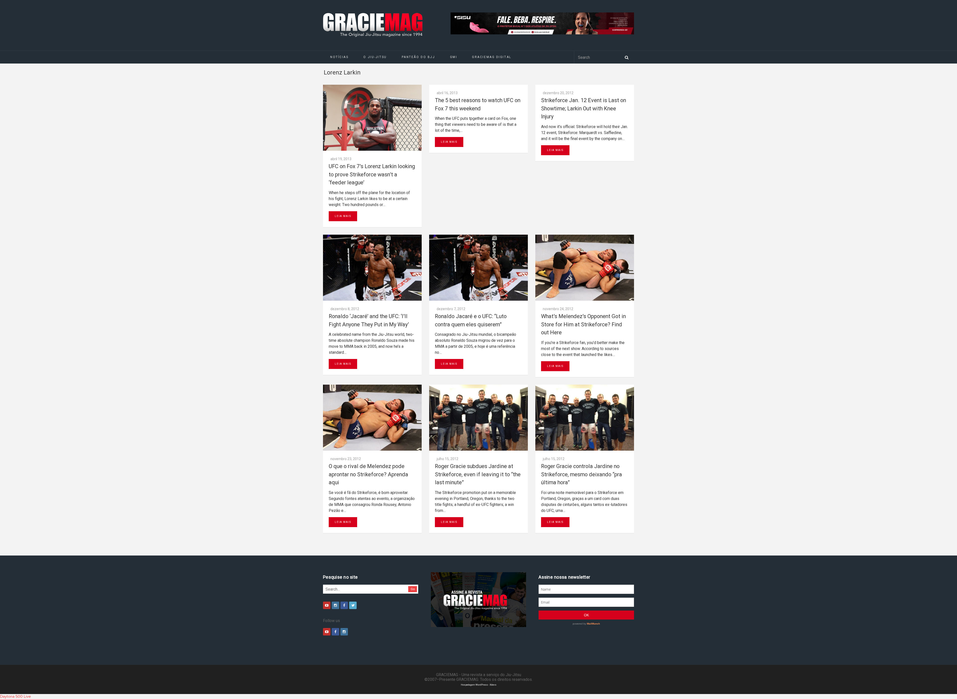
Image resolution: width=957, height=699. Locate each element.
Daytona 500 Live (15, 696)
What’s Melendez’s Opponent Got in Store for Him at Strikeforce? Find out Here (583, 324)
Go (413, 589)
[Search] (626, 57)
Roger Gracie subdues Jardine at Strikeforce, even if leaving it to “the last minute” (478, 474)
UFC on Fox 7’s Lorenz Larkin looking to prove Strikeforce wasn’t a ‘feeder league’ (372, 174)
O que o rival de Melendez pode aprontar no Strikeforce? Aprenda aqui (368, 474)
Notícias (339, 57)
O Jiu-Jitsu (375, 57)
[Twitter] (353, 605)
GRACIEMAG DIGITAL (491, 57)
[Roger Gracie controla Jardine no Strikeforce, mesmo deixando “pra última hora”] (584, 418)
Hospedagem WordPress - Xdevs (478, 684)
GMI (453, 57)
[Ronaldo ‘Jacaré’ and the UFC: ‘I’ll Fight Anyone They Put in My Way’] (372, 268)
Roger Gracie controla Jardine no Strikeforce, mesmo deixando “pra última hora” (581, 474)
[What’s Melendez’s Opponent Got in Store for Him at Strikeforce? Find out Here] (584, 268)
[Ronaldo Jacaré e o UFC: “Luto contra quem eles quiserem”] (478, 268)
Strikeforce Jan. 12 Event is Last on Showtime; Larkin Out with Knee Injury (583, 108)
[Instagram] (335, 605)
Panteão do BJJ (418, 57)
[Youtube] (326, 605)
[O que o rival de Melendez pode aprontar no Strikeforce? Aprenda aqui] (372, 418)
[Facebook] (344, 605)
